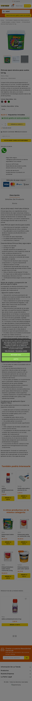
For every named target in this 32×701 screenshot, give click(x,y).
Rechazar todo (16, 355)
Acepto (16, 359)
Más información (10, 351)
